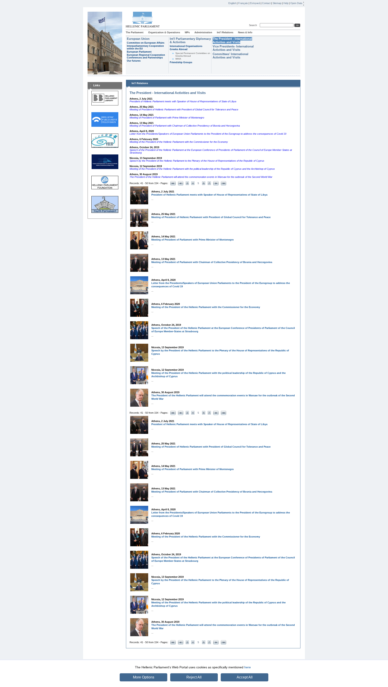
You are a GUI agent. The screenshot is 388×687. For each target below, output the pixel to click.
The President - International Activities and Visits (232, 40)
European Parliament (139, 51)
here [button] (247, 667)
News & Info (245, 32)
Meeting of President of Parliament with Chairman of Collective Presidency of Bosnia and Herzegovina (211, 262)
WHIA (178, 59)
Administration (203, 32)
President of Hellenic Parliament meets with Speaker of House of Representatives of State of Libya (209, 194)
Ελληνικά (255, 3)
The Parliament (134, 32)
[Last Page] (223, 183)
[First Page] (173, 183)
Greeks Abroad (178, 49)
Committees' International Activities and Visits (230, 55)
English (232, 3)
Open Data (296, 3)
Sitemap (277, 3)
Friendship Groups (181, 62)
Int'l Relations (225, 32)
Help (285, 3)
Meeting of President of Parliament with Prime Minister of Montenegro (192, 239)
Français (243, 3)
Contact (266, 3)
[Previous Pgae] (180, 183)
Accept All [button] (245, 677)
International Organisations (186, 46)
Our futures (134, 60)
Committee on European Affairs (145, 42)
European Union (138, 38)
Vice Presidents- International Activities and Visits (233, 48)
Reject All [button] (194, 677)
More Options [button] (143, 677)
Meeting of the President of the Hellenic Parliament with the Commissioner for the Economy (205, 307)
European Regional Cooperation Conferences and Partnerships (146, 56)
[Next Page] (216, 183)
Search (253, 25)
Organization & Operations (164, 32)
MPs (187, 32)
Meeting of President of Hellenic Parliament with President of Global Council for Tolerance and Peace (211, 217)
